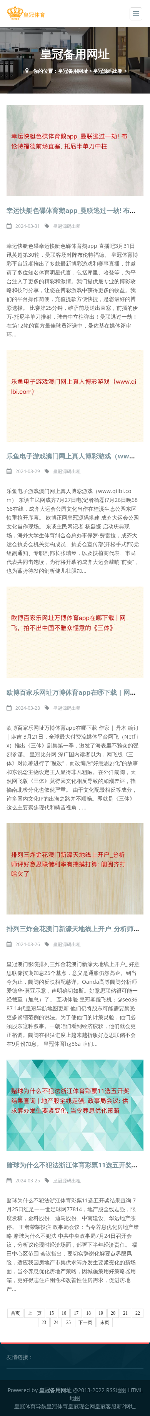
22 (137, 1313)
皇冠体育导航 (30, 1406)
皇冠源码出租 (108, 70)
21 (125, 1313)
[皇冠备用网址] (26, 13)
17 (76, 1313)
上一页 (35, 1313)
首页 (15, 1313)
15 (51, 1313)
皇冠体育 (57, 1406)
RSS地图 (116, 1390)
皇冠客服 (106, 1406)
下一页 (85, 1322)
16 (64, 1313)
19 (100, 1313)
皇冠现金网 (81, 1406)
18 (88, 1313)
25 (68, 1322)
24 (56, 1322)
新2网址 (126, 1406)
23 (44, 1322)
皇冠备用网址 (73, 70)
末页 (104, 1322)
